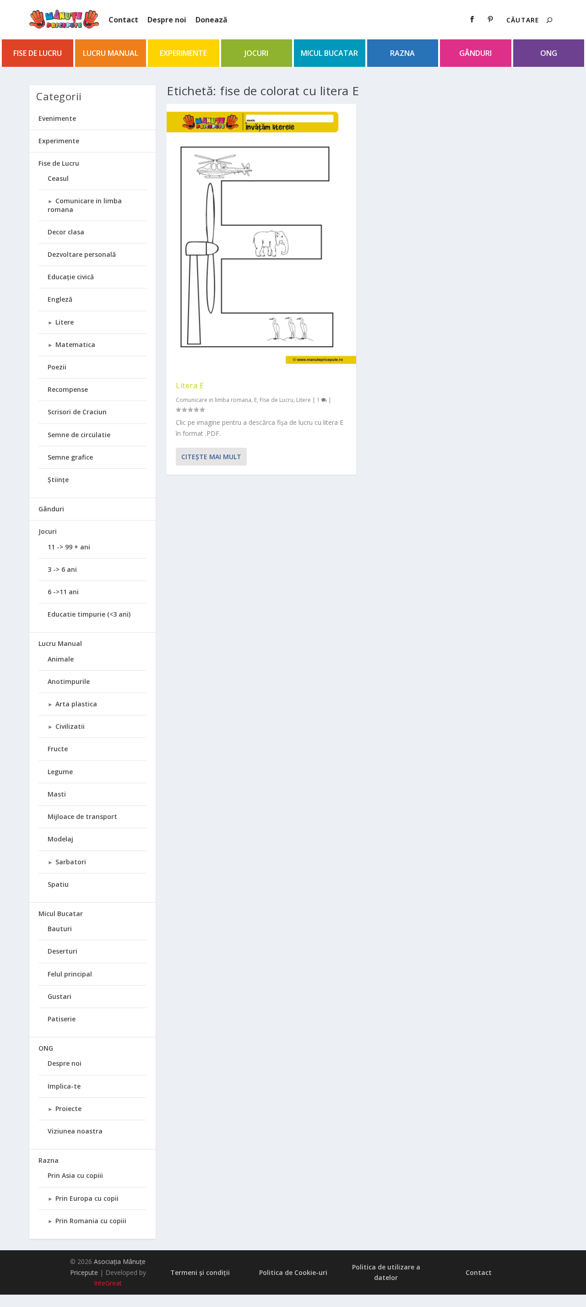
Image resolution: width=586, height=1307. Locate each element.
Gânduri (475, 53)
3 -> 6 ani (62, 569)
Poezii (57, 367)
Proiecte (68, 1108)
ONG (548, 53)
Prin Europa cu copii (87, 1198)
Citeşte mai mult (211, 456)
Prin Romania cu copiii (90, 1220)
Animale (61, 659)
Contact (123, 20)
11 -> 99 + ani (69, 546)
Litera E (190, 385)
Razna (402, 53)
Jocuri (256, 53)
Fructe (58, 748)
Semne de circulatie (79, 434)
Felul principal (70, 974)
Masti (57, 794)
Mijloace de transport (82, 816)
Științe (58, 479)
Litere (303, 400)
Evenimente (57, 118)
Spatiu (58, 884)
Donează (211, 20)
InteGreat (108, 1283)
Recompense (68, 389)
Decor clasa (66, 232)
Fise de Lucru (37, 53)
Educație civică (71, 276)
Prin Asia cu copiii (75, 1175)
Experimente (183, 53)
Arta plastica (76, 704)
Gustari (59, 996)
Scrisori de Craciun (77, 411)
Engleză (60, 299)
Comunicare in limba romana (213, 400)
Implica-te (64, 1086)
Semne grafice (70, 457)
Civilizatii (70, 726)
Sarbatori (70, 861)
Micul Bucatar (329, 53)
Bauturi (60, 928)
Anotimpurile (69, 681)
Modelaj (60, 839)
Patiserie (62, 1018)
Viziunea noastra (75, 1131)
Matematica (75, 344)
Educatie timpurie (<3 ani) (89, 614)
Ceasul (58, 178)
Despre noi (166, 20)
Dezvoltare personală (82, 254)
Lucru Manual (110, 53)
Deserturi (62, 951)
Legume (60, 771)
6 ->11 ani (63, 591)
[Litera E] (261, 238)
